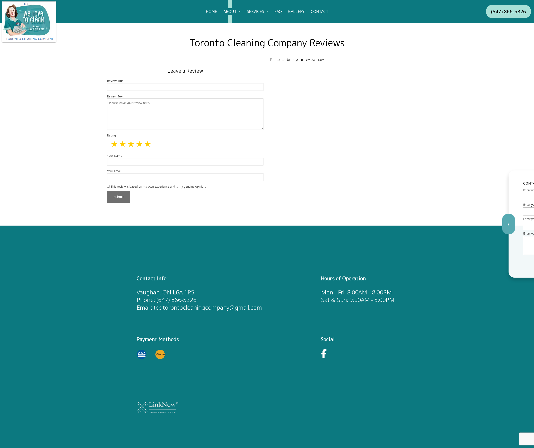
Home (211, 11)
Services (255, 11)
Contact (319, 11)
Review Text (115, 96)
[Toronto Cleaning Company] (29, 21)
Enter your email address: (450, 219)
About (230, 11)
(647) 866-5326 (508, 11)
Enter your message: (447, 233)
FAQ (278, 11)
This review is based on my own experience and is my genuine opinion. (158, 186)
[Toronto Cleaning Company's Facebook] (324, 355)
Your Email (114, 171)
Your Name (114, 156)
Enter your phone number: (451, 204)
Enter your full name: (447, 190)
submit (118, 196)
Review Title (115, 81)
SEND (501, 262)
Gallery (296, 11)
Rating (111, 135)
